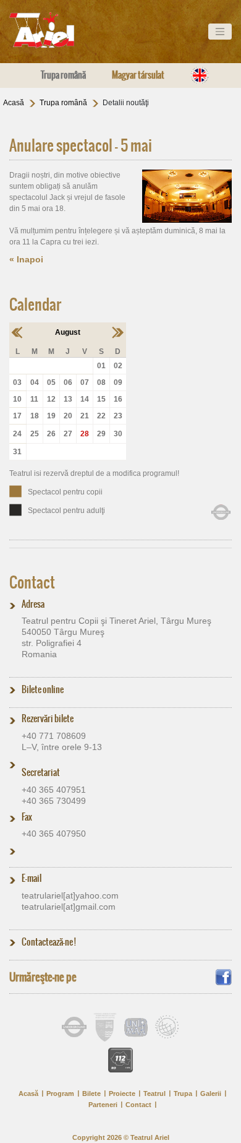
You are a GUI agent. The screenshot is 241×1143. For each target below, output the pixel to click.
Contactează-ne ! (49, 942)
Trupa (183, 1093)
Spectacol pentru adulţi (66, 510)
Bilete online (43, 689)
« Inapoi (26, 259)
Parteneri (102, 1104)
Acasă (13, 102)
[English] (199, 75)
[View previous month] (17, 331)
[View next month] (117, 331)
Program (60, 1093)
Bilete (91, 1093)
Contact (32, 582)
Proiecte (122, 1093)
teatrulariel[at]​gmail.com (69, 907)
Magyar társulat (138, 75)
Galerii (210, 1093)
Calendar (35, 304)
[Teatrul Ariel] (55, 30)
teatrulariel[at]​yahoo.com (70, 895)
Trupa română (63, 75)
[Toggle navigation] (220, 32)
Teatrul (154, 1093)
